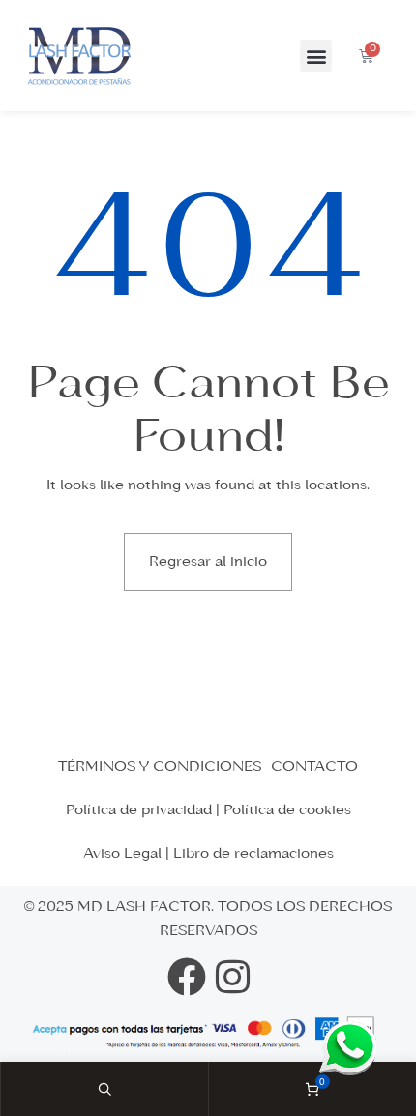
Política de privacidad (139, 810)
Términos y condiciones (159, 767)
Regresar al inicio (208, 562)
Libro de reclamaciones (253, 854)
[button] (316, 56)
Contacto (314, 767)
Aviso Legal (122, 854)
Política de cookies (287, 810)
